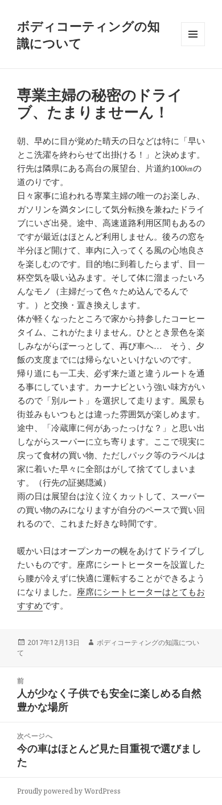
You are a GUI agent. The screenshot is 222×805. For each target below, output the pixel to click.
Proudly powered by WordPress (69, 791)
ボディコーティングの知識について (88, 34)
